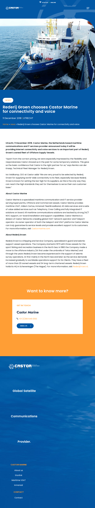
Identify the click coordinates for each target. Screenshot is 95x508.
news (12, 124)
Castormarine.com (41, 228)
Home (6, 124)
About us (18, 470)
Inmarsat (18, 485)
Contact (18, 497)
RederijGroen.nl (80, 266)
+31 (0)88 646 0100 (27, 318)
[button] (88, 8)
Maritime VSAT (19, 480)
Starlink (18, 475)
